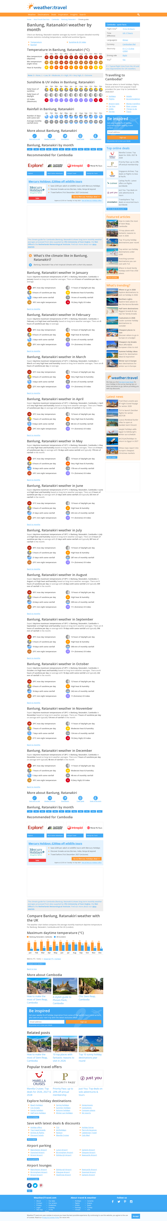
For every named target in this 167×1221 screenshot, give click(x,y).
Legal (38, 1207)
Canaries (90, 1201)
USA (88, 1210)
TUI (57, 1127)
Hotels (129, 96)
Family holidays (36, 1110)
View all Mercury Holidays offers (92, 200)
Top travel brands (38, 1130)
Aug (74, 149)
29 (86, 941)
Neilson (59, 1132)
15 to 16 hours (129, 29)
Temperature (36, 42)
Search (83, 14)
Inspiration (63, 14)
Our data (52, 1201)
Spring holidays (62, 1105)
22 (69, 943)
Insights (74, 14)
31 (60, 940)
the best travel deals (126, 382)
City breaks (35, 1108)
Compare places (88, 1110)
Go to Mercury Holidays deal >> (86, 197)
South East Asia (43, 19)
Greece (89, 1203)
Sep (80, 149)
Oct (87, 149)
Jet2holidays (61, 1130)
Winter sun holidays (64, 1113)
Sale (37, 198)
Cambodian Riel (129, 44)
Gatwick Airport (88, 1150)
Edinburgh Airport (63, 1155)
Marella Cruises (62, 1135)
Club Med (86, 1135)
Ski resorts (86, 1113)
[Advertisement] (105, 6)
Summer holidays (63, 1108)
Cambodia (55, 19)
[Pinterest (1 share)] (41, 1185)
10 (44, 947)
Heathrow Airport (63, 1175)
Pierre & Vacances (89, 1130)
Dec (99, 149)
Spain (89, 1205)
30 (35, 941)
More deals (32, 1139)
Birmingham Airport (64, 1152)
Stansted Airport (37, 1152)
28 (29, 941)
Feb (36, 149)
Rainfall (33, 45)
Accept (136, 1216)
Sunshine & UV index (77, 42)
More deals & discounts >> (117, 209)
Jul (68, 149)
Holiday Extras (88, 1127)
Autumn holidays (63, 1110)
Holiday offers (36, 1127)
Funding (52, 1207)
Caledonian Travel (89, 1132)
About (38, 1201)
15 (88, 945)
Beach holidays (36, 1105)
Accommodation (133, 99)
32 (41, 940)
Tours (128, 111)
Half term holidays (38, 1113)
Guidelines (52, 1205)
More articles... (112, 277)
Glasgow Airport (88, 1152)
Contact (39, 1203)
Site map (39, 1210)
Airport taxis (114, 104)
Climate (77, 1210)
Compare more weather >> (36, 964)
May (55, 149)
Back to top (32, 969)
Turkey (89, 1207)
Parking (78, 1207)
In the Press (49, 1210)
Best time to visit (34, 139)
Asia (35, 19)
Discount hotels (37, 1135)
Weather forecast (49, 139)
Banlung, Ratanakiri (68, 19)
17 (57, 945)
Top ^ (29, 1191)
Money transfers (133, 104)
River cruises (131, 106)
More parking (33, 1159)
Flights (111, 99)
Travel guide (80, 139)
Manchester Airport (38, 1150)
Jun (62, 149)
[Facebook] (29, 1185)
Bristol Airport (36, 1155)
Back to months (33, 309)
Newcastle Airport (89, 1155)
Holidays (112, 96)
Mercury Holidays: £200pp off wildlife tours (55, 181)
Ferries (112, 111)
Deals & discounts (95, 139)
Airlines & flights (37, 1132)
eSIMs (111, 109)
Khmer (125, 40)
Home (29, 19)
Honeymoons (87, 1105)
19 (82, 944)
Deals (53, 14)
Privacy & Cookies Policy (50, 1217)
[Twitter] (35, 1185)
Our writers (53, 1203)
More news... (111, 457)
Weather (32, 14)
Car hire (112, 106)
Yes (124, 60)
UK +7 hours (128, 33)
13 (50, 946)
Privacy (39, 1205)
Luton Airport (62, 1150)
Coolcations (87, 1108)
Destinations (43, 14)
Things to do (131, 109)
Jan (30, 149)
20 (63, 944)
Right (125, 55)
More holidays (33, 1117)
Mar (42, 149)
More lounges (33, 1179)
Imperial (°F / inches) (52, 959)
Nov (93, 149)
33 (48, 940)
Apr (49, 149)
